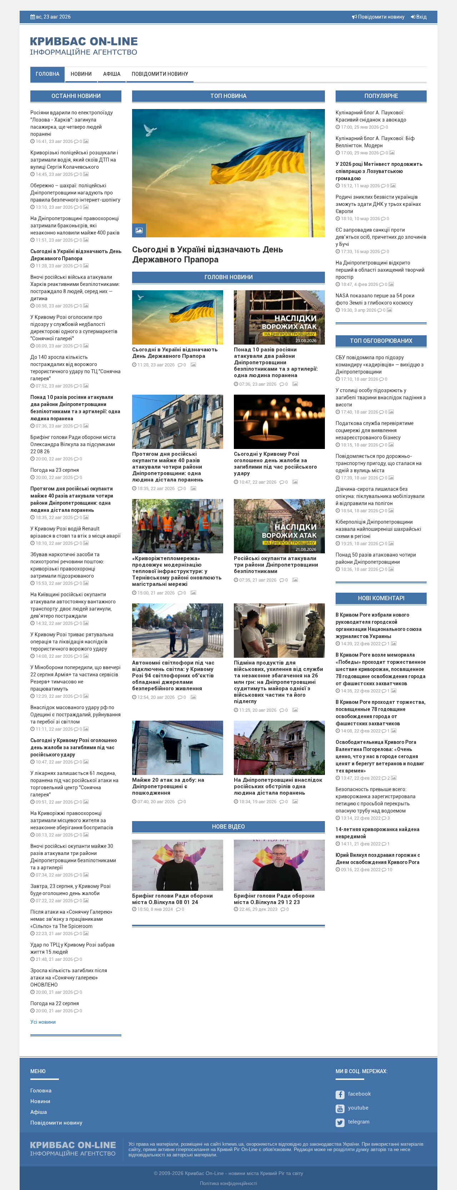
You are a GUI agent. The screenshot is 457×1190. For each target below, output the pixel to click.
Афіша (111, 74)
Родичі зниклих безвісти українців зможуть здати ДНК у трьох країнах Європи (378, 204)
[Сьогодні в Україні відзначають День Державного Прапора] (177, 317)
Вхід (421, 17)
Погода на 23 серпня (54, 470)
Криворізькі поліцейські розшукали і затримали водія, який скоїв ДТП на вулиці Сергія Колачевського (74, 160)
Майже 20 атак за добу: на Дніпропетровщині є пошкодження (168, 786)
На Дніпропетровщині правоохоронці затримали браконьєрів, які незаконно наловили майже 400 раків (75, 226)
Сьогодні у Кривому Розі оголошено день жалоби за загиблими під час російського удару (73, 747)
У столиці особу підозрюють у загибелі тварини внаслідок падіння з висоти (381, 397)
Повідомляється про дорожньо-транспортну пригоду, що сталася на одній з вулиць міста (379, 463)
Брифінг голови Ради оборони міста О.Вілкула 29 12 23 (274, 899)
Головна (47, 74)
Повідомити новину (381, 17)
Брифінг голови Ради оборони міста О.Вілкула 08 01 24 (172, 899)
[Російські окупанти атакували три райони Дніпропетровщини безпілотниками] (279, 526)
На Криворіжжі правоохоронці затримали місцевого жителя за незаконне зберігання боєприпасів (71, 820)
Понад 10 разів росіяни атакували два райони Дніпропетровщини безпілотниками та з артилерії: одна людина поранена (276, 362)
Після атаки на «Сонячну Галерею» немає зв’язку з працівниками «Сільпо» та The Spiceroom (71, 919)
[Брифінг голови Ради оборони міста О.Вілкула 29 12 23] (279, 865)
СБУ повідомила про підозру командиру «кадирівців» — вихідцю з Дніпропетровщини (380, 365)
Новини (81, 74)
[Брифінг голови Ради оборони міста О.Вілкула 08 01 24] (177, 865)
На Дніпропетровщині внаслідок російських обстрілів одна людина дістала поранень (278, 786)
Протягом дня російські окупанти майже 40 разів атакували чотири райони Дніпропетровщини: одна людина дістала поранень (168, 467)
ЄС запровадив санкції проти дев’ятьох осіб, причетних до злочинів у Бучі (381, 237)
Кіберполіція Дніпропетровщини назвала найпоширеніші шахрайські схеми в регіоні (378, 529)
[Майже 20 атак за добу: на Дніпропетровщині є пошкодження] (177, 748)
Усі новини (43, 1022)
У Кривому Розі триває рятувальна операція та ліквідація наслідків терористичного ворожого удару (72, 642)
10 (389, 869)
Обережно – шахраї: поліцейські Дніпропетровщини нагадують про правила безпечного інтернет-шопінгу (75, 193)
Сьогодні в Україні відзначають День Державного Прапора (207, 255)
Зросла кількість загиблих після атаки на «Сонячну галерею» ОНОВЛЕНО (68, 978)
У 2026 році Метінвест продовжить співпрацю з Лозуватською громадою (379, 171)
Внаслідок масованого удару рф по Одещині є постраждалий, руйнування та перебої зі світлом (75, 715)
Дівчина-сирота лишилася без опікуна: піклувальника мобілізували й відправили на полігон (380, 496)
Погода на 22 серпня (54, 1003)
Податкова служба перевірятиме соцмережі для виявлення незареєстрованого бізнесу (374, 430)
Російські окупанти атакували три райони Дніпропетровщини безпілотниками (276, 564)
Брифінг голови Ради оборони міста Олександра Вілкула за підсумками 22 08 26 (73, 444)
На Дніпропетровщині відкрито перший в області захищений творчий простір (380, 270)
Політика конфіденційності (228, 1183)
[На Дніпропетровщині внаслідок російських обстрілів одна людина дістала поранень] (279, 748)
